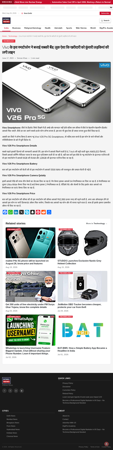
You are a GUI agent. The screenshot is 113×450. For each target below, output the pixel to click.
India (6, 28)
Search (106, 20)
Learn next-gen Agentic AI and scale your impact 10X (82, 397)
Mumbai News (12, 419)
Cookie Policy (106, 447)
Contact (65, 419)
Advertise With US (69, 423)
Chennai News (12, 436)
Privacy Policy (68, 383)
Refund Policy (68, 394)
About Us (66, 416)
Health (48, 28)
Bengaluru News (13, 423)
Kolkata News (12, 433)
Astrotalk (58, 28)
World (93, 28)
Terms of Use (94, 447)
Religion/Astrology (32, 28)
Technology (8, 41)
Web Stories (81, 28)
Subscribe (105, 13)
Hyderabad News (13, 429)
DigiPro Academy (69, 426)
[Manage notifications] (106, 444)
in (16, 391)
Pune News (11, 426)
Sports (69, 28)
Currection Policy (69, 390)
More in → (96, 223)
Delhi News (11, 416)
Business (16, 28)
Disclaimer (67, 387)
